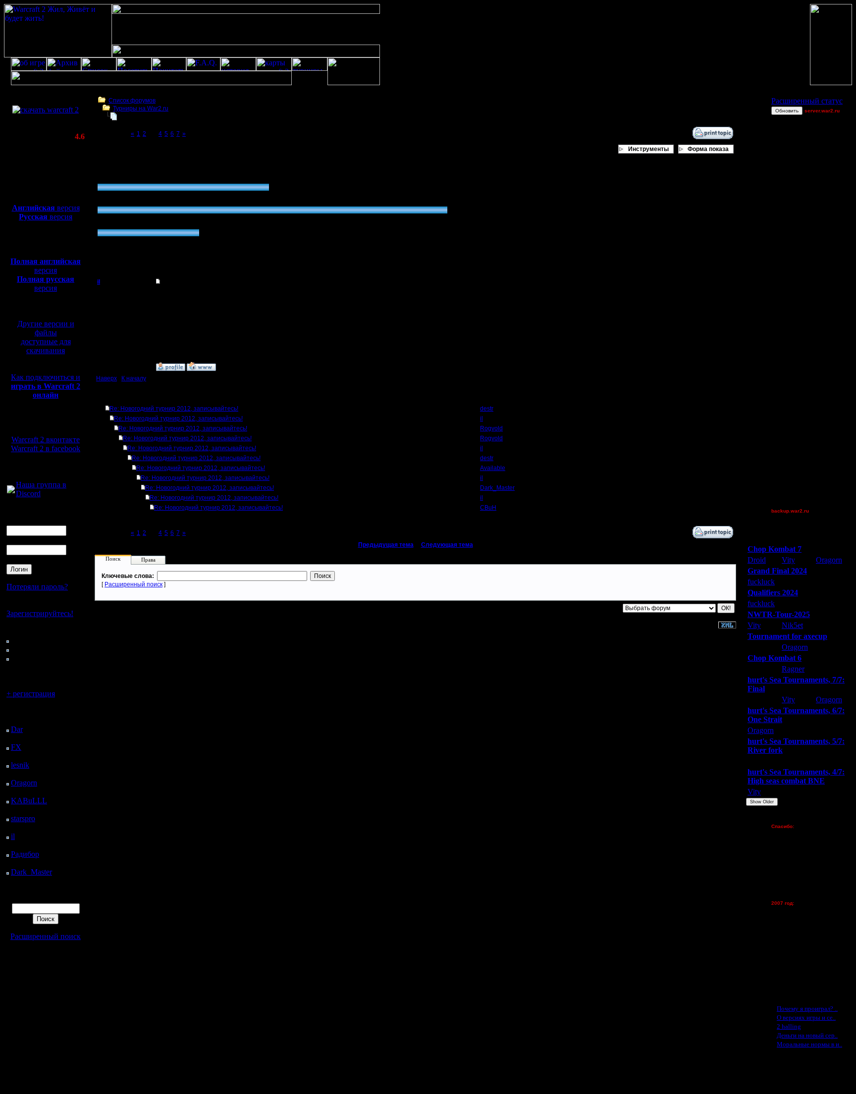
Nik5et (792, 625)
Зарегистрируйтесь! (39, 613)
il (13, 836)
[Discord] (11, 490)
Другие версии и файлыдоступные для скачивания (45, 337)
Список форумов (132, 100)
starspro (23, 818)
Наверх (106, 378)
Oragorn (24, 783)
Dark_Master (31, 872)
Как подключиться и (45, 386)
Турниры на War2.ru (140, 108)
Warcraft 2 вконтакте (45, 439)
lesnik (20, 765)
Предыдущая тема (386, 544)
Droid (757, 560)
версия (46, 208)
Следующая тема (447, 544)
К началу (133, 378)
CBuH (488, 507)
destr (486, 408)
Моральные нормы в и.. (809, 1044)
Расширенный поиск (45, 936)
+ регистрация (30, 693)
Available (492, 468)
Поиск (113, 559)
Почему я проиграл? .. (807, 1008)
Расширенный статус (807, 101)
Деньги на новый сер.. (807, 1035)
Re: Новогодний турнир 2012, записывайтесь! (173, 408)
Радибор (25, 854)
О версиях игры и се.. (806, 1017)
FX (16, 747)
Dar (17, 729)
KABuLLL (29, 800)
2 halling (789, 1026)
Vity (788, 560)
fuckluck (761, 581)
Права (148, 560)
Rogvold (491, 428)
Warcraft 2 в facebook (45, 448)
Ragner (793, 669)
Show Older (762, 801)
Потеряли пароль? (37, 586)
